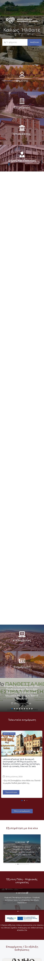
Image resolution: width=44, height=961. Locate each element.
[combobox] (15, 42)
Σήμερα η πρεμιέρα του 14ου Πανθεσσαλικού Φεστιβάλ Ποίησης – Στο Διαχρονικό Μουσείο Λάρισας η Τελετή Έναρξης (21, 692)
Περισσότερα (11, 792)
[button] (12, 708)
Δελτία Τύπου (9, 734)
